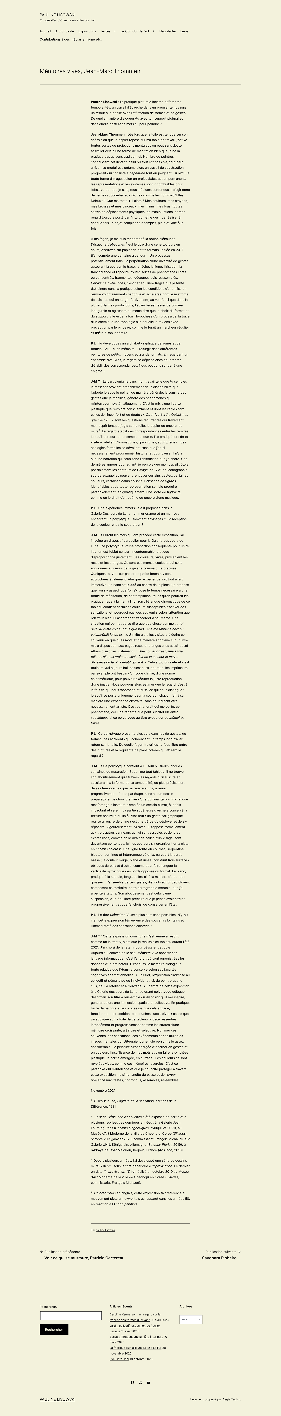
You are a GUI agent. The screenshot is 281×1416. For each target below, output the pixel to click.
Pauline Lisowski (57, 15)
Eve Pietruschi (119, 1359)
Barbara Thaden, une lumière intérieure (136, 1336)
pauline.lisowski (105, 1230)
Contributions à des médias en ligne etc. (71, 39)
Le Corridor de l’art (134, 31)
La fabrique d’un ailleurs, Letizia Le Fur (135, 1347)
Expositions (87, 31)
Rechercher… (49, 1306)
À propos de (64, 31)
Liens (184, 31)
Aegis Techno (232, 1399)
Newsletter (167, 31)
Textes (105, 31)
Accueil (45, 31)
